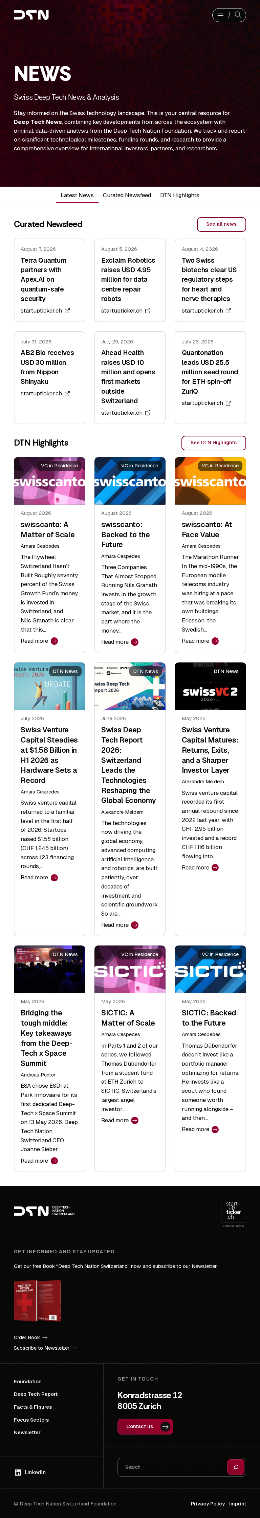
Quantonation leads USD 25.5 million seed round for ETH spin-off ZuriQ (210, 372)
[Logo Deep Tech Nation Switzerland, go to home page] (45, 14)
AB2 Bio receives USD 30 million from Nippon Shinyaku (47, 367)
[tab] (77, 195)
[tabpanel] (130, 694)
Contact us (139, 1426)
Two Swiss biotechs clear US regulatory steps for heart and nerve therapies (209, 279)
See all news (221, 224)
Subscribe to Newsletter (41, 1348)
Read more (36, 641)
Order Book (27, 1337)
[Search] (238, 15)
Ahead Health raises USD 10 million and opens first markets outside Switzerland (128, 377)
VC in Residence (59, 465)
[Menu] (220, 15)
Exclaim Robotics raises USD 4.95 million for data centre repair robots (128, 279)
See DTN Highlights (214, 442)
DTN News (65, 671)
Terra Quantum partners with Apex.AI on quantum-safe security (43, 279)
